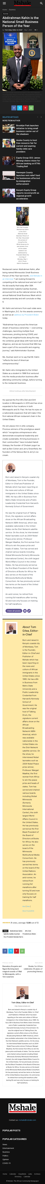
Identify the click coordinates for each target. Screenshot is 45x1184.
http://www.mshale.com (22, 1006)
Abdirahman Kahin (16, 931)
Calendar (13, 1174)
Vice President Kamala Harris (13, 937)
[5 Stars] (9, 922)
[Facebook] (13, 107)
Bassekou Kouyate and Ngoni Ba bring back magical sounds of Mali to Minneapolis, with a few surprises (12, 971)
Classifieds (22, 1174)
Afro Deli (28, 931)
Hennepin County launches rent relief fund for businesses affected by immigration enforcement (28, 178)
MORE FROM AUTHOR (11, 121)
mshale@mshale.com (27, 1120)
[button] (4, 3)
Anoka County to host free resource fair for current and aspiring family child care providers (26, 146)
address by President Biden (26, 315)
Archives (37, 1174)
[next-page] (41, 117)
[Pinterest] (25, 107)
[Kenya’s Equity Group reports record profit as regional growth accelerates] (8, 193)
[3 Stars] (6, 922)
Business (12, 10)
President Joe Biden (29, 934)
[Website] (29, 611)
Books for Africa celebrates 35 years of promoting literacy (33, 969)
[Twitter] (19, 107)
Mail (24, 906)
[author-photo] (22, 999)
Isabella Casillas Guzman (12, 934)
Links (30, 1174)
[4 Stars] (7, 922)
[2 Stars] (5, 922)
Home (4, 10)
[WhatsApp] (31, 107)
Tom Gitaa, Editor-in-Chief (13, 30)
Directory (18, 1177)
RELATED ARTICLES (10, 117)
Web (28, 906)
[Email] (25, 611)
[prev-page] (37, 117)
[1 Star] (3, 922)
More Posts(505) (28, 911)
